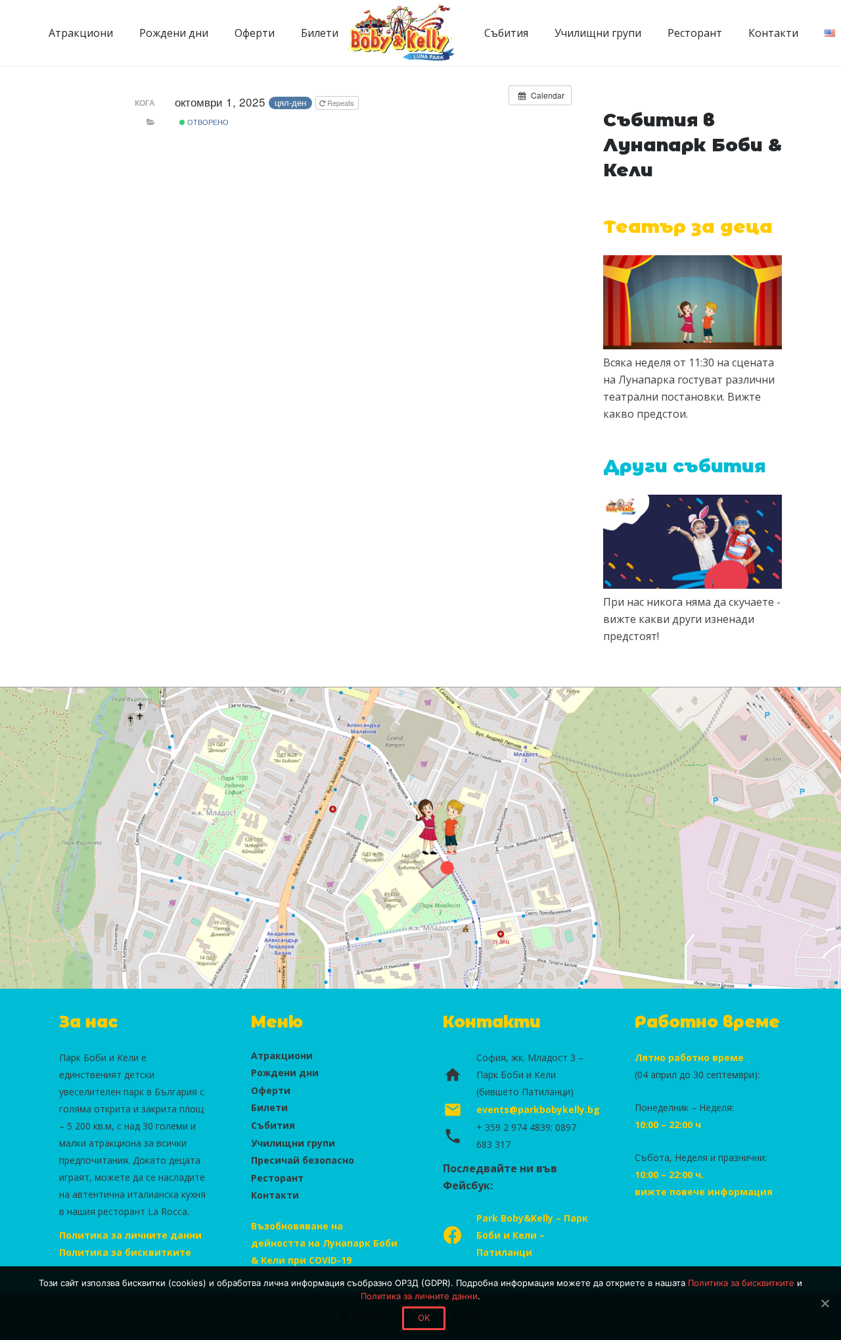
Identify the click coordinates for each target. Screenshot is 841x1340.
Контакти (275, 1195)
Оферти (270, 1090)
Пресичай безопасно (302, 1160)
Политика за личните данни (130, 1235)
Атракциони (282, 1055)
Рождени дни (285, 1072)
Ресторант (277, 1178)
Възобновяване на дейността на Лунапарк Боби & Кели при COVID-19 (324, 1243)
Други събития (684, 466)
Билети (269, 1107)
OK (424, 1317)
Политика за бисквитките (125, 1252)
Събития (273, 1125)
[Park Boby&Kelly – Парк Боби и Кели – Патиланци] (459, 1235)
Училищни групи (293, 1143)
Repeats (340, 102)
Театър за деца (688, 226)
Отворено (207, 121)
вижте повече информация (704, 1191)
